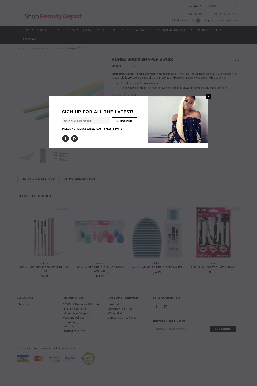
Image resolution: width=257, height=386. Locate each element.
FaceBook (65, 138)
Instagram (74, 138)
